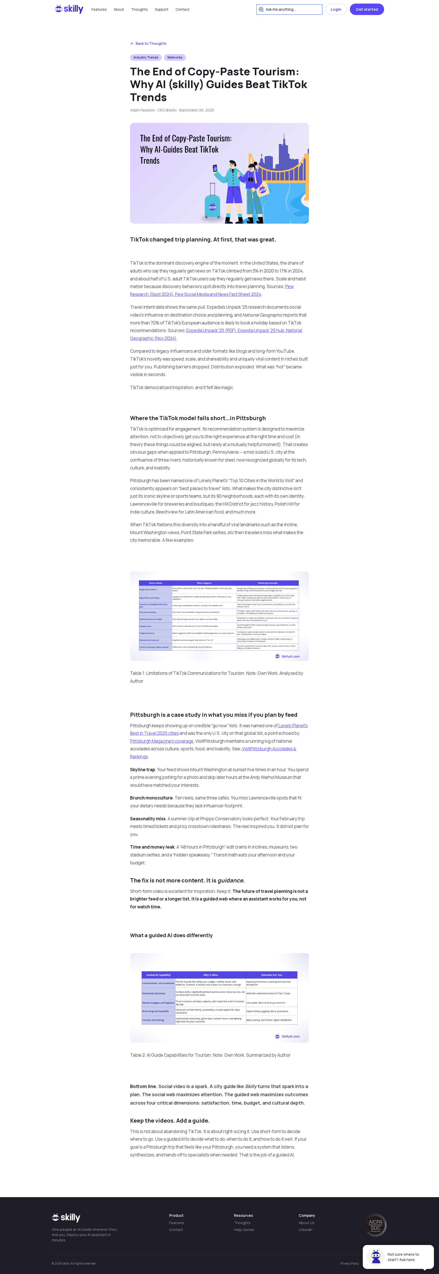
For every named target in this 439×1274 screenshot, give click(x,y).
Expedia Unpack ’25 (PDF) (211, 330)
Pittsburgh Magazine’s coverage (161, 741)
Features (99, 9)
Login (336, 9)
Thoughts (139, 9)
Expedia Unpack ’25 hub (260, 330)
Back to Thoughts (151, 43)
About (119, 9)
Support (161, 9)
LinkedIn (305, 1229)
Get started (367, 9)
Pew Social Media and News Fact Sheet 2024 (217, 294)
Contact (183, 9)
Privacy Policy (349, 1263)
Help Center (244, 1229)
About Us (307, 1222)
